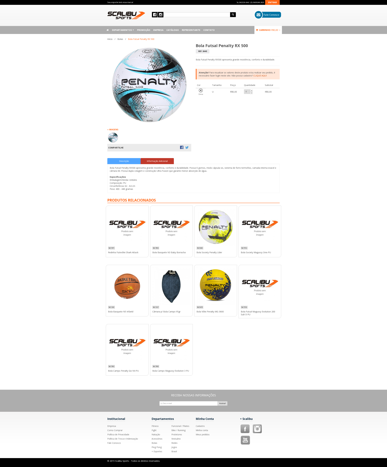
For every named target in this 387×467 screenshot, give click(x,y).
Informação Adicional (157, 161)
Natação (156, 434)
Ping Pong (157, 447)
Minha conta (202, 430)
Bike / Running (178, 430)
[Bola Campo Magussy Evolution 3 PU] (171, 345)
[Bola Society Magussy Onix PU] (260, 227)
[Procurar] (233, 14)
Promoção (143, 29)
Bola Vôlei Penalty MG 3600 (210, 311)
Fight (154, 430)
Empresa (158, 29)
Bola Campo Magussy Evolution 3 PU (170, 370)
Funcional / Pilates (180, 426)
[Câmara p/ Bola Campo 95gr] (171, 286)
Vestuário (176, 438)
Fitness (155, 426)
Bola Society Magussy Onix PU (256, 252)
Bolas (120, 39)
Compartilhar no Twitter (187, 148)
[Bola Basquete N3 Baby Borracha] (171, 227)
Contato (209, 29)
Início (109, 39)
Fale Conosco (114, 442)
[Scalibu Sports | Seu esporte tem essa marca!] (126, 15)
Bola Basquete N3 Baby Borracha (169, 252)
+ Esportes (157, 451)
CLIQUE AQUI (260, 75)
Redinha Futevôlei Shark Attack (123, 252)
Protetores (176, 434)
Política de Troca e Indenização (122, 438)
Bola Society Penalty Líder (209, 252)
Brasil (174, 451)
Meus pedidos (203, 434)
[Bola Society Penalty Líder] (216, 227)
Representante (191, 29)
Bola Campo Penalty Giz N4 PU (123, 370)
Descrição (124, 161)
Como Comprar (115, 430)
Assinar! (222, 403)
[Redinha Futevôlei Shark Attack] (127, 227)
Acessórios (157, 438)
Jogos (174, 447)
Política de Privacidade (118, 434)
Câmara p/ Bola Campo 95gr (166, 311)
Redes (174, 442)
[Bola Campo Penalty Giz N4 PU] (127, 345)
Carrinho (268, 29)
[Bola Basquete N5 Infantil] (127, 286)
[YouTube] (245, 436)
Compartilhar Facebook (182, 148)
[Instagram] (257, 425)
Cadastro (200, 426)
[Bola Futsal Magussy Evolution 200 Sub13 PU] (260, 286)
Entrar (272, 2)
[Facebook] (245, 425)
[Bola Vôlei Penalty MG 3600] (216, 286)
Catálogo (172, 29)
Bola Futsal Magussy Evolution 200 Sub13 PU (258, 313)
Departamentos (122, 29)
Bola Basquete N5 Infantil (120, 311)
